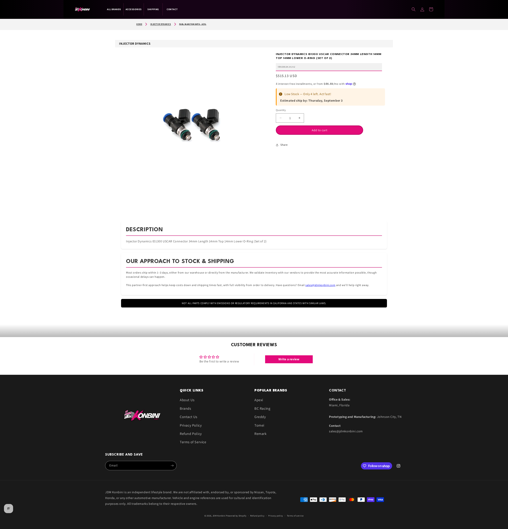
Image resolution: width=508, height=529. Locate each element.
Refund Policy (191, 433)
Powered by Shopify (236, 515)
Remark (260, 433)
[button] (431, 9)
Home (139, 24)
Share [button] (284, 144)
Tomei (259, 425)
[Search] (413, 9)
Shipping (153, 9)
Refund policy (257, 515)
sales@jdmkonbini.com (320, 285)
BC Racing (262, 408)
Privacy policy (275, 515)
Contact (172, 9)
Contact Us (188, 416)
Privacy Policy (191, 425)
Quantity (281, 110)
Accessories (134, 9)
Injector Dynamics (160, 24)
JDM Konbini (219, 515)
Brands (185, 408)
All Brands (114, 9)
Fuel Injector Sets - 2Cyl (192, 24)
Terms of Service (193, 442)
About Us (187, 400)
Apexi (258, 400)
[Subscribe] (172, 465)
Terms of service (295, 515)
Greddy (260, 416)
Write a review (288, 359)
